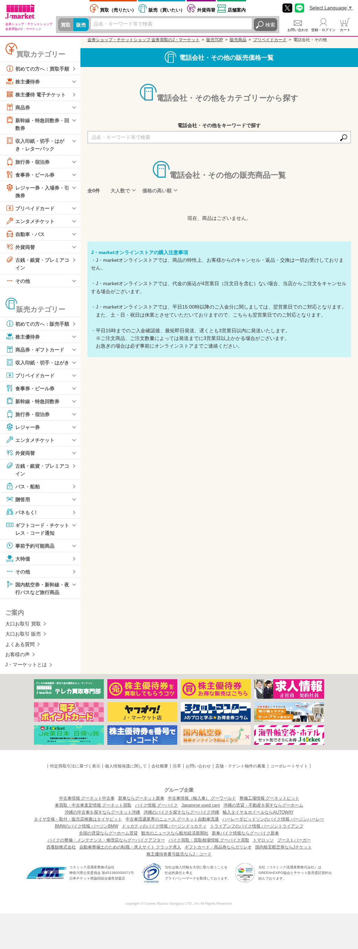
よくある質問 (20, 644)
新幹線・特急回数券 (37, 401)
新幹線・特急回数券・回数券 (42, 124)
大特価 (22, 559)
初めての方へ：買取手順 (42, 69)
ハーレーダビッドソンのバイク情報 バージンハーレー (273, 819)
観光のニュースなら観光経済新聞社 (174, 833)
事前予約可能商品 (35, 546)
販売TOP (214, 39)
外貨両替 (206, 10)
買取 (66, 25)
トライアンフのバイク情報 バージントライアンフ (256, 826)
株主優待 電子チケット (40, 94)
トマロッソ (263, 840)
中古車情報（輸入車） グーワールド (202, 798)
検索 (270, 25)
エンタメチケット (35, 221)
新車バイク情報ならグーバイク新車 (245, 833)
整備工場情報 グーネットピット (269, 798)
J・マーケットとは (26, 664)
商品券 (22, 107)
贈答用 (22, 499)
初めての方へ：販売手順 (42, 323)
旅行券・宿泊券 (32, 161)
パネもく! (26, 512)
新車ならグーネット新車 (141, 798)
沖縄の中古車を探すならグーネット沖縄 (102, 812)
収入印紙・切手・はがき (42, 362)
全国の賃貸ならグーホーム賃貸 (108, 833)
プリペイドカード (35, 208)
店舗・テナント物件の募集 (240, 766)
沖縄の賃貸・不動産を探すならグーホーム (263, 805)
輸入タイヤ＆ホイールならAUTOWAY (258, 812)
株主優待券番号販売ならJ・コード (179, 854)
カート (345, 30)
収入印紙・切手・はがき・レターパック (39, 144)
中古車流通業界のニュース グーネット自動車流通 (172, 819)
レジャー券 (27, 427)
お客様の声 (17, 654)
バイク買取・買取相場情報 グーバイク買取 (209, 840)
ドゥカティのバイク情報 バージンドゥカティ (164, 826)
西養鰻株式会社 (61, 847)
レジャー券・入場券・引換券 (42, 191)
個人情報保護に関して (126, 766)
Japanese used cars (200, 805)
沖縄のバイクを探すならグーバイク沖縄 (181, 812)
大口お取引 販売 (23, 634)
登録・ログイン (323, 30)
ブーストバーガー (294, 840)
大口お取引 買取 (23, 624)
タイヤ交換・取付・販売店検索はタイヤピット (78, 819)
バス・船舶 (27, 486)
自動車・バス (30, 234)
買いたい (167, 10)
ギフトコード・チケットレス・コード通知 (42, 529)
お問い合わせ (297, 30)
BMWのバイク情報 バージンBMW (86, 826)
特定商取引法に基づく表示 (75, 766)
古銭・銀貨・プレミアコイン (42, 263)
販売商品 (238, 39)
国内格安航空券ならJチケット (283, 847)
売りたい (118, 10)
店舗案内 (237, 10)
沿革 (177, 766)
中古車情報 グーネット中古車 (87, 798)
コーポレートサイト (289, 766)
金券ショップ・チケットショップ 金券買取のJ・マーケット (143, 39)
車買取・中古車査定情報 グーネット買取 (93, 805)
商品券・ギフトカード (39, 349)
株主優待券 (27, 81)
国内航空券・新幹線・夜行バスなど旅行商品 (42, 588)
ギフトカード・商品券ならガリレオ (218, 847)
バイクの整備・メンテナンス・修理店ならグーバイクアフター (106, 840)
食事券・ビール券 (35, 174)
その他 (22, 280)
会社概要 (159, 766)
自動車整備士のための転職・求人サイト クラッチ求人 (130, 847)
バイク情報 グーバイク (156, 805)
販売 (81, 25)
